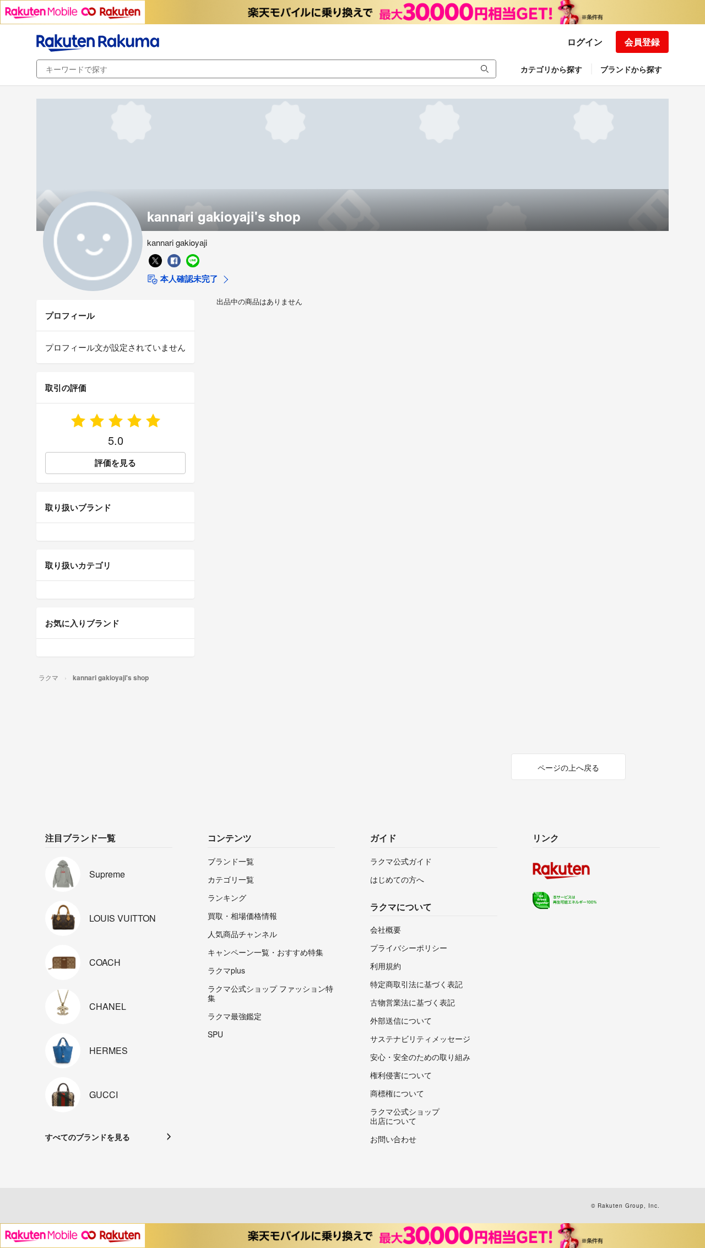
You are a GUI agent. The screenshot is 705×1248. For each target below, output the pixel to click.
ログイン (585, 41)
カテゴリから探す (551, 68)
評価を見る (115, 462)
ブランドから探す (631, 68)
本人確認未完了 (188, 278)
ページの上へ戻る (568, 767)
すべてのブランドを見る (87, 1136)
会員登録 (642, 41)
